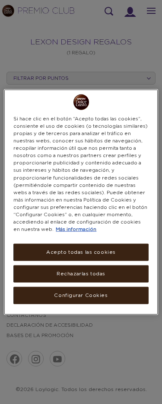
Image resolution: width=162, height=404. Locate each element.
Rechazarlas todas (81, 273)
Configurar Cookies (81, 295)
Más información (76, 229)
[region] (81, 202)
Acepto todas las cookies (81, 252)
